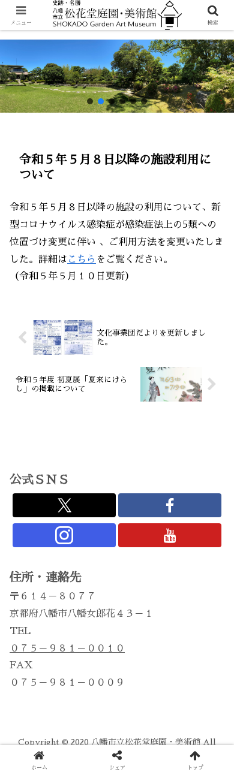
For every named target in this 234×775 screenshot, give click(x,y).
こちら (81, 259)
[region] (117, 76)
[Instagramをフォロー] (64, 535)
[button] (90, 101)
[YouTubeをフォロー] (169, 535)
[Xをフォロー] (64, 505)
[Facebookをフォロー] (169, 505)
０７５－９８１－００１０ (67, 648)
